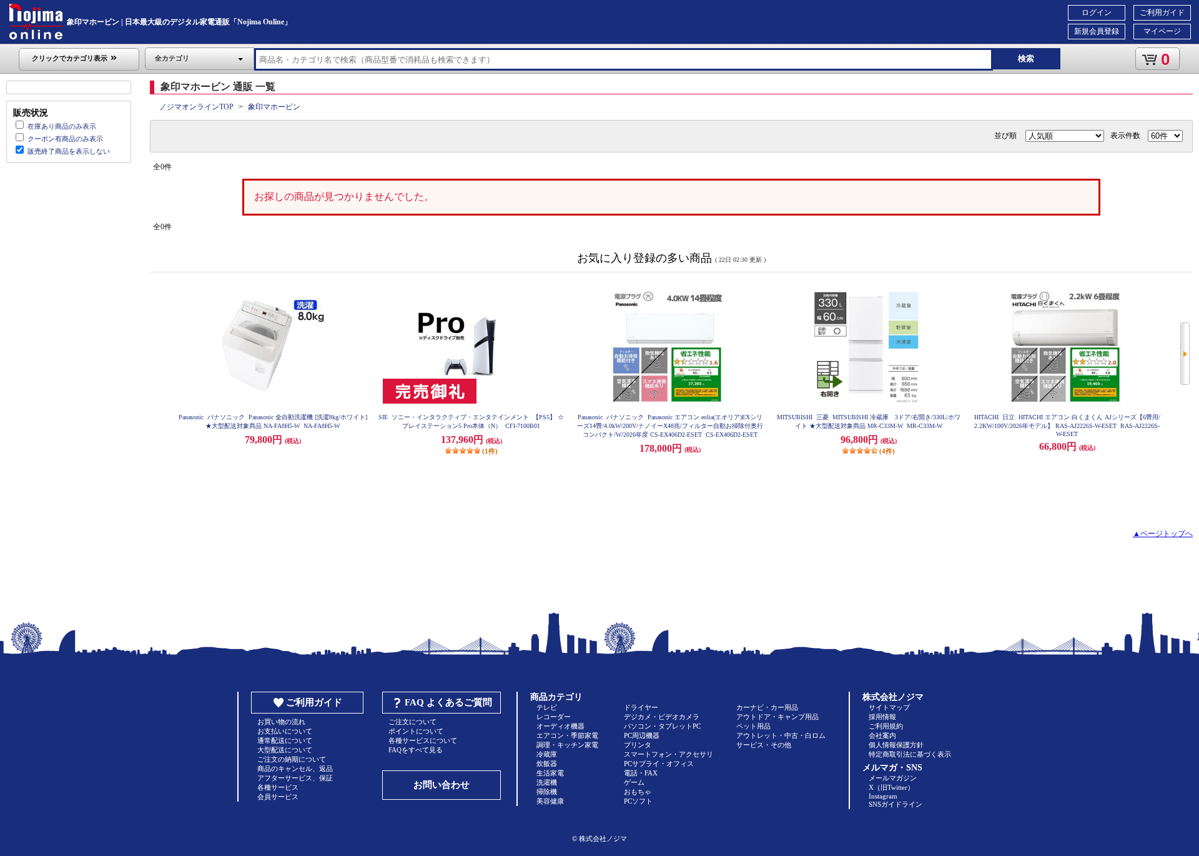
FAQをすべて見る (415, 750)
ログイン (1097, 12)
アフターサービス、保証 (295, 778)
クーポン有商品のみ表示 (65, 138)
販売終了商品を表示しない (68, 151)
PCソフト (638, 801)
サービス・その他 (763, 745)
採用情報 (882, 716)
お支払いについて (284, 731)
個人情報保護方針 (896, 745)
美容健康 (550, 801)
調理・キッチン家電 (567, 745)
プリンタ (637, 745)
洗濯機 (546, 782)
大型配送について (284, 750)
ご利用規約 (886, 726)
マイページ (1162, 31)
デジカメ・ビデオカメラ (661, 716)
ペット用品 (753, 726)
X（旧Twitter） (891, 787)
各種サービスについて (422, 740)
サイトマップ (889, 707)
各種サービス (278, 787)
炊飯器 (546, 763)
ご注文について (412, 721)
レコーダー (553, 716)
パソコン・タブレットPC (662, 726)
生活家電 (550, 773)
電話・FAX (641, 773)
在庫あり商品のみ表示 (61, 126)
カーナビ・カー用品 (767, 707)
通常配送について (284, 740)
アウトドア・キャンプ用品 (777, 716)
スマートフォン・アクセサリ (668, 754)
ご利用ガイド (1162, 12)
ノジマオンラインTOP (196, 106)
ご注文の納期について (291, 759)
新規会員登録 (1096, 31)
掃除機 (546, 791)
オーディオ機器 (560, 726)
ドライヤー (641, 707)
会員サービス (278, 796)
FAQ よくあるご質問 (448, 702)
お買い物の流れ (281, 721)
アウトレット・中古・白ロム (781, 735)
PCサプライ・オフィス (659, 763)
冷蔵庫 (546, 754)
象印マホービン (274, 106)
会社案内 (882, 735)
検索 (1026, 58)
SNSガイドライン (895, 804)
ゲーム (634, 782)
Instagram (883, 796)
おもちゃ (637, 791)
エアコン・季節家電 (567, 735)
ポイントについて (415, 731)
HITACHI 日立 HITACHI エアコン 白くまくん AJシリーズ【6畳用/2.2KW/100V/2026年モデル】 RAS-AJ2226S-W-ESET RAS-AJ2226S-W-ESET (1067, 425)
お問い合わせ (441, 785)
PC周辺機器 (641, 735)
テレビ (546, 707)
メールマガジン (893, 778)
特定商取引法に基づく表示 (910, 754)
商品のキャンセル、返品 (295, 768)
